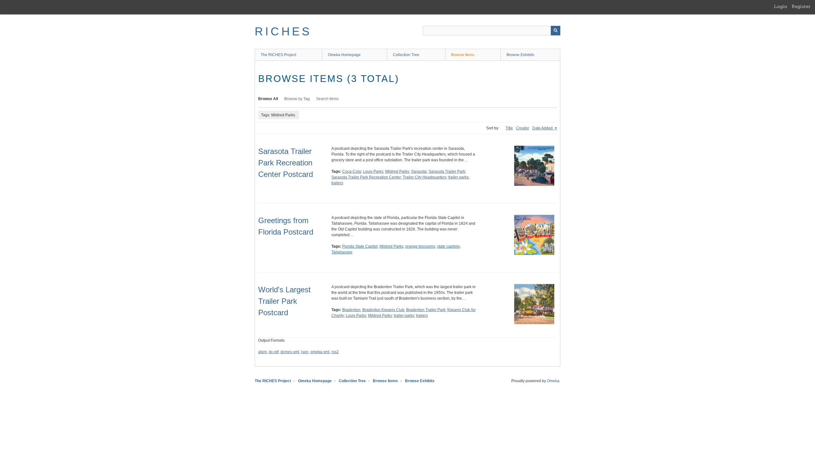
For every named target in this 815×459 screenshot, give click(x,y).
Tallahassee (341, 252)
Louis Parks (373, 171)
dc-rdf (274, 352)
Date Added (543, 128)
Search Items (327, 99)
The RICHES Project (278, 55)
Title (509, 128)
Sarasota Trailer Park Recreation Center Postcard (285, 162)
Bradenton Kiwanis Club (383, 310)
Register (801, 6)
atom (262, 352)
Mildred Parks (397, 171)
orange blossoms (420, 246)
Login (780, 6)
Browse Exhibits (520, 55)
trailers (337, 183)
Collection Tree (406, 55)
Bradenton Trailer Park (425, 310)
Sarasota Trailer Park (447, 171)
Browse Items (462, 55)
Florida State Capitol (360, 246)
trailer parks (458, 177)
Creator (522, 128)
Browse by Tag (297, 99)
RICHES (283, 31)
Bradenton (351, 310)
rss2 (335, 352)
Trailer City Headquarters (424, 177)
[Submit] (555, 30)
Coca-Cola (351, 171)
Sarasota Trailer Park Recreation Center (366, 177)
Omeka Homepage (344, 55)
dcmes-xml (289, 352)
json (304, 352)
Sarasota (419, 171)
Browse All (268, 99)
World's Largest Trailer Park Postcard (284, 301)
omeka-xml (320, 352)
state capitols (448, 246)
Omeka (553, 381)
